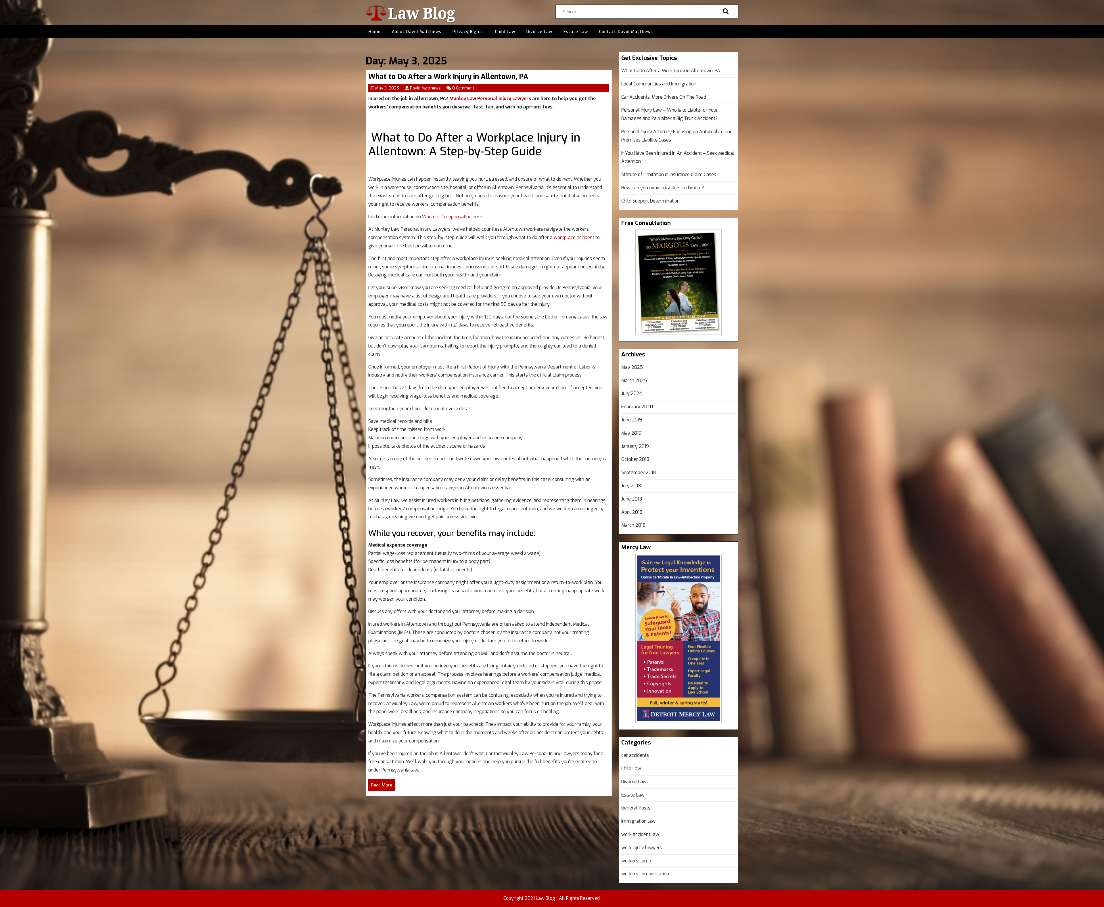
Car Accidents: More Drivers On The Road (663, 97)
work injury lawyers (641, 848)
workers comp (636, 861)
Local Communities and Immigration (658, 84)
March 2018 (633, 525)
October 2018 (635, 459)
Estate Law (576, 32)
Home (375, 32)
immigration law (638, 821)
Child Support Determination (650, 201)
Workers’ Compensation (446, 217)
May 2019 (631, 433)
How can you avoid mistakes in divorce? (662, 188)
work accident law (640, 834)
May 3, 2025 (387, 88)
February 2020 (637, 407)
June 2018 (631, 499)
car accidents (635, 755)
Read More (383, 786)
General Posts (635, 808)
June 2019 (631, 420)
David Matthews (425, 88)
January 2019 (635, 446)
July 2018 (631, 486)
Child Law (505, 32)
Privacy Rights (468, 32)
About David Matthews (416, 32)
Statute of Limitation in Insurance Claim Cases (668, 174)
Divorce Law (539, 32)
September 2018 (638, 472)
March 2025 (634, 380)
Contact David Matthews (626, 32)
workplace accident (574, 237)
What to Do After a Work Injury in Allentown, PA (448, 76)
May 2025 (632, 367)
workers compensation (645, 874)
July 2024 (631, 393)
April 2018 (632, 512)
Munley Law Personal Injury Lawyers (490, 99)
